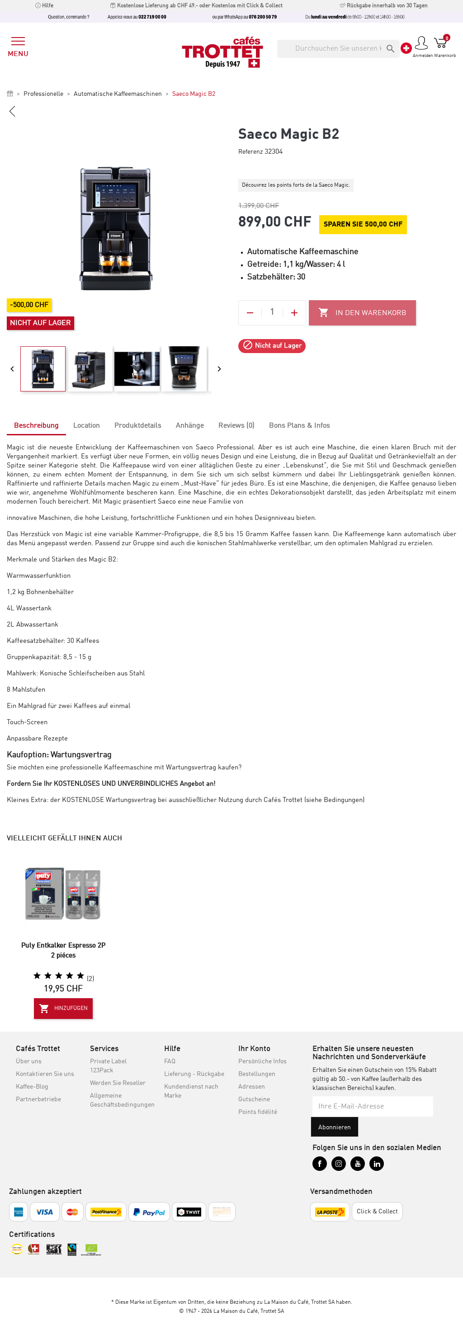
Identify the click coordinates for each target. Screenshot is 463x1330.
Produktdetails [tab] (137, 425)
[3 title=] (58, 976)
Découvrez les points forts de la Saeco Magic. (296, 185)
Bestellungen (256, 1074)
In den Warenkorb (362, 312)
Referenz (250, 152)
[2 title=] (47, 976)
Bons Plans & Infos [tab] (299, 425)
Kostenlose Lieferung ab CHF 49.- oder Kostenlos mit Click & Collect (199, 6)
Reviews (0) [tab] (236, 425)
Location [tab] (86, 425)
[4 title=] (69, 976)
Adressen (251, 1087)
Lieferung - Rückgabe (194, 1074)
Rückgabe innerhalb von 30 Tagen (386, 6)
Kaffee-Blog (32, 1087)
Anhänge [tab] (190, 425)
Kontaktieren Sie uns (45, 1074)
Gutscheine (254, 1099)
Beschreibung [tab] (36, 425)
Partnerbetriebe (38, 1099)
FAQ (169, 1061)
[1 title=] (37, 976)
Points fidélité (257, 1112)
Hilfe (47, 6)
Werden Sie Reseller (118, 1083)
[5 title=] (80, 976)
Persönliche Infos (262, 1061)
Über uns (29, 1061)
